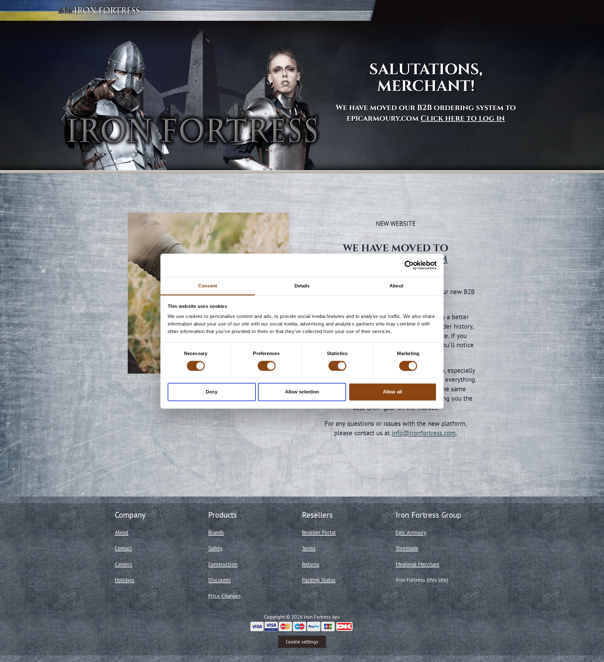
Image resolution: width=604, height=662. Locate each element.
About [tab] (396, 285)
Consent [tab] (207, 285)
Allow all (392, 392)
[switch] (267, 366)
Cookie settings (302, 641)
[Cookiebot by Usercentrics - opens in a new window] (409, 265)
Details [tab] (302, 285)
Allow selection (302, 392)
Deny (211, 392)
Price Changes (224, 595)
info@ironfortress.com (424, 433)
